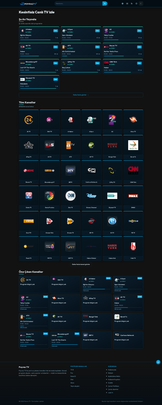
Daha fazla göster (80, 95)
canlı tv (110, 393)
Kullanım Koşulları (114, 379)
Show (72, 383)
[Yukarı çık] (158, 362)
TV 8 (72, 370)
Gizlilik (110, 383)
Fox (72, 373)
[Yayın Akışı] (136, 3)
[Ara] (104, 3)
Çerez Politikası (113, 386)
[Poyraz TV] (28, 3)
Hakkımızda (112, 370)
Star (72, 379)
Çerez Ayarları (113, 389)
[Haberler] (132, 3)
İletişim (110, 373)
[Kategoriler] (127, 3)
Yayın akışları (75, 386)
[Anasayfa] (122, 3)
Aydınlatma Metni (114, 376)
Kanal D (73, 376)
